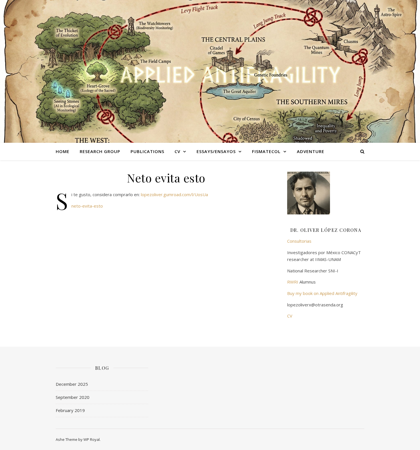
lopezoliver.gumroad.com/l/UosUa (174, 194)
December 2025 (72, 384)
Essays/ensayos (216, 151)
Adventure (310, 151)
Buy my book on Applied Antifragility (322, 293)
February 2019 (70, 410)
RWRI (292, 282)
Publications (147, 151)
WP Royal (91, 439)
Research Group (100, 151)
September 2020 (72, 397)
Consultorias (299, 241)
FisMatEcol (266, 151)
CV (289, 316)
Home (62, 151)
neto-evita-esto (87, 206)
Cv (177, 151)
